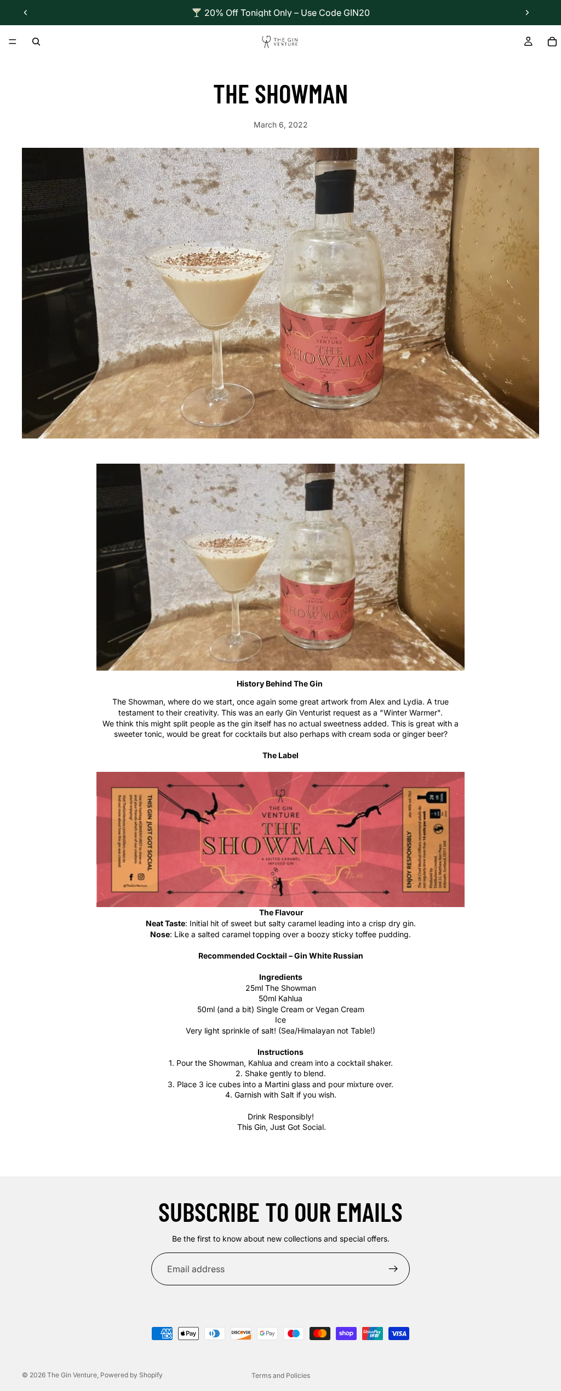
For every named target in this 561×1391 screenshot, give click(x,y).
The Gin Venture (72, 1375)
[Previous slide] (26, 13)
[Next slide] (527, 13)
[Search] (36, 42)
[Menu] (12, 41)
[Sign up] (393, 1268)
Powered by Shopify (131, 1375)
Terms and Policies (280, 1375)
